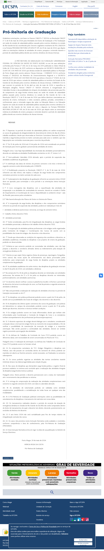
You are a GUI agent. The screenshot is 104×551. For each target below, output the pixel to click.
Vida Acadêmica (42, 14)
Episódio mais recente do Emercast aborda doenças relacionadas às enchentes (80, 53)
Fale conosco (74, 511)
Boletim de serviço (42, 515)
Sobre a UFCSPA (10, 14)
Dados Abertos (41, 511)
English (75, 6)
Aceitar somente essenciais (83, 543)
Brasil (10, 2)
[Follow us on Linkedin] (75, 519)
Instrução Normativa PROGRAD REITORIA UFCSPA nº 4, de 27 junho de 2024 (82, 61)
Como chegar (7, 502)
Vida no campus (74, 14)
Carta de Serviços (43, 6)
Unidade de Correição (43, 507)
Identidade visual (9, 511)
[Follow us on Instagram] (87, 519)
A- (32, 6)
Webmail (6, 507)
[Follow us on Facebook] (71, 519)
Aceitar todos (83, 540)
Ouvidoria (39, 520)
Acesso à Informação (43, 502)
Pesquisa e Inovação (59, 14)
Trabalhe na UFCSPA (10, 515)
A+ (29, 6)
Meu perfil (91, 6)
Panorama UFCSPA (76, 507)
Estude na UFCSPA (26, 14)
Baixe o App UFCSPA (77, 502)
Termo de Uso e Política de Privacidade (43, 527)
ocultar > (95, 28)
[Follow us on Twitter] (79, 519)
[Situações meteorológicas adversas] (52, 485)
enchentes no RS (8, 458)
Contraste (23, 6)
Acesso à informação (91, 14)
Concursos (58, 6)
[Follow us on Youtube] (83, 519)
